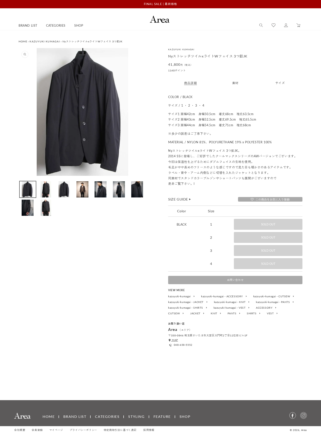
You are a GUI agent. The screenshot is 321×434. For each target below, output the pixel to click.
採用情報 (148, 430)
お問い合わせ (235, 280)
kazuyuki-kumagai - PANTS (273, 302)
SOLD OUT (268, 224)
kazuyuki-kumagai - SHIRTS (186, 307)
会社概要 (19, 430)
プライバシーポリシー (83, 430)
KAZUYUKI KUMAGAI (44, 41)
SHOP (184, 416)
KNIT (214, 313)
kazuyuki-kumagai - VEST (230, 307)
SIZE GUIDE (179, 199)
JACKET (195, 313)
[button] (261, 25)
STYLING (136, 416)
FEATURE (162, 416)
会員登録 (37, 430)
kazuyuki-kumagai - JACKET (186, 302)
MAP (174, 340)
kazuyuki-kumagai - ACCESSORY (222, 296)
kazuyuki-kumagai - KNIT (230, 302)
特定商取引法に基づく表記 (120, 430)
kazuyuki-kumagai (180, 296)
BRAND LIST (74, 416)
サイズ (280, 83)
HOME (23, 41)
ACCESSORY (264, 307)
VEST (270, 313)
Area (304, 430)
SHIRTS (252, 313)
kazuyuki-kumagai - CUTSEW (272, 296)
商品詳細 (190, 83)
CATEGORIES (107, 416)
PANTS (232, 313)
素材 (235, 83)
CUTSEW (174, 313)
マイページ (56, 430)
